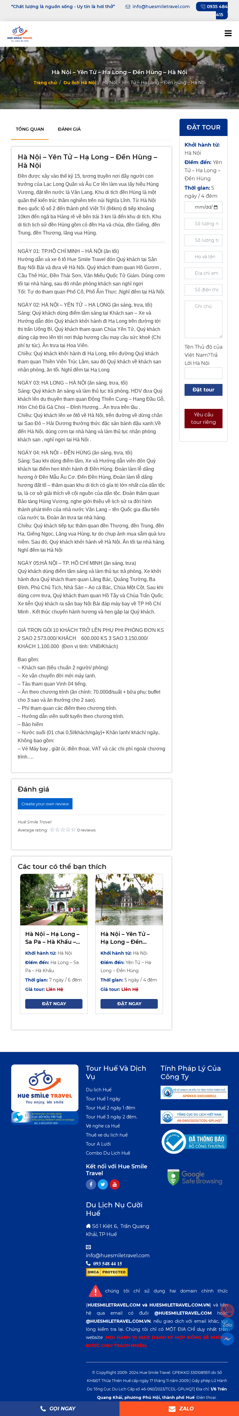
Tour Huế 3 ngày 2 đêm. (111, 1117)
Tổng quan (30, 129)
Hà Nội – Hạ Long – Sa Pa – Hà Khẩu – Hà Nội (52, 938)
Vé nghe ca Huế (103, 1126)
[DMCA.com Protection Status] (107, 1272)
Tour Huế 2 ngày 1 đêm (110, 1108)
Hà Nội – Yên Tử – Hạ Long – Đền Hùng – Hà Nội (125, 938)
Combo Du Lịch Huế (108, 1153)
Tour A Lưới (98, 1144)
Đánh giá (69, 129)
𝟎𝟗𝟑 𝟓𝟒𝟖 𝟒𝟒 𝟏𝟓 (107, 1264)
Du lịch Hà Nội (79, 82)
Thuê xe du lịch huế (107, 1135)
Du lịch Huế (98, 1090)
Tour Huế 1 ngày (103, 1099)
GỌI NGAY (61, 1409)
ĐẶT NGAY (54, 1003)
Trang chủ (45, 82)
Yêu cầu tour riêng (203, 418)
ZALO (186, 1409)
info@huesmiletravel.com (118, 1255)
